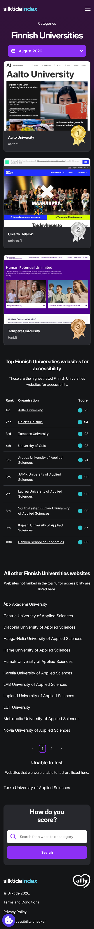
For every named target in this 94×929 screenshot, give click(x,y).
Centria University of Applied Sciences (38, 616)
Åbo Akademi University (25, 604)
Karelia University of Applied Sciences (37, 673)
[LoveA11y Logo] (82, 881)
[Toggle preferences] (8, 920)
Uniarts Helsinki (30, 422)
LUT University (16, 707)
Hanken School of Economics (41, 542)
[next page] (61, 749)
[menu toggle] (88, 9)
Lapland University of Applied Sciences (38, 695)
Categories (47, 23)
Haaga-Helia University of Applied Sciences (42, 638)
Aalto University (30, 410)
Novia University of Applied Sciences (36, 730)
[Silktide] (20, 9)
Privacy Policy (15, 912)
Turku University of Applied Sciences (36, 787)
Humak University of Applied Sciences (38, 661)
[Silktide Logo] (20, 881)
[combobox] (47, 51)
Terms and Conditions (21, 902)
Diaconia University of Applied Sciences (39, 627)
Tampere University (33, 434)
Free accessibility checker (24, 921)
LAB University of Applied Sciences (35, 684)
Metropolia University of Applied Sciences (41, 718)
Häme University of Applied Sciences (36, 650)
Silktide (14, 893)
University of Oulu (32, 446)
